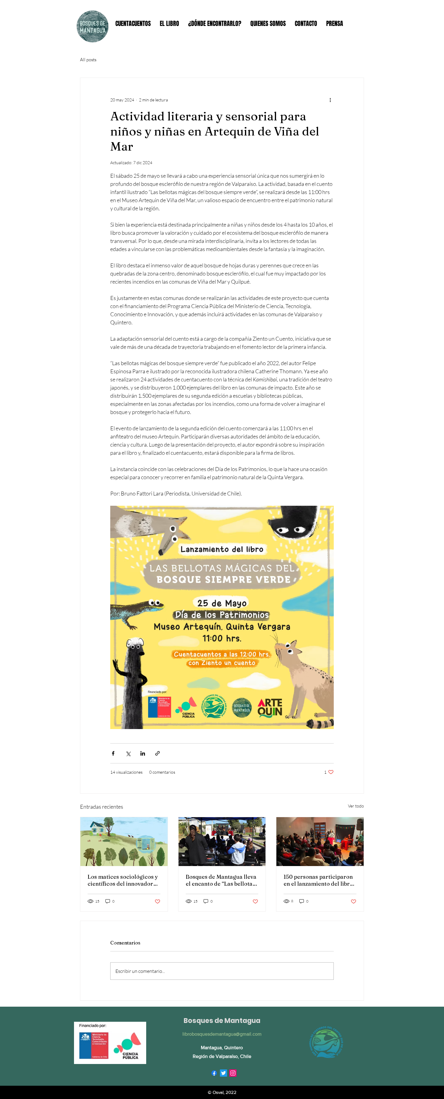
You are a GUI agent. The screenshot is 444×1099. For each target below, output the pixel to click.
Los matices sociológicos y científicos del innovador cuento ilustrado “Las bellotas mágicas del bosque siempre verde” (123, 880)
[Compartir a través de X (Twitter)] (128, 753)
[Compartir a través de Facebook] (113, 753)
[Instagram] (232, 1073)
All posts (88, 59)
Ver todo (356, 805)
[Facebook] (214, 1073)
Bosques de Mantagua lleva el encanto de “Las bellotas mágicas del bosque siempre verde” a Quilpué (221, 880)
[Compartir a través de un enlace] (157, 753)
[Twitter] (223, 1073)
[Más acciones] (330, 99)
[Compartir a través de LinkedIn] (143, 753)
